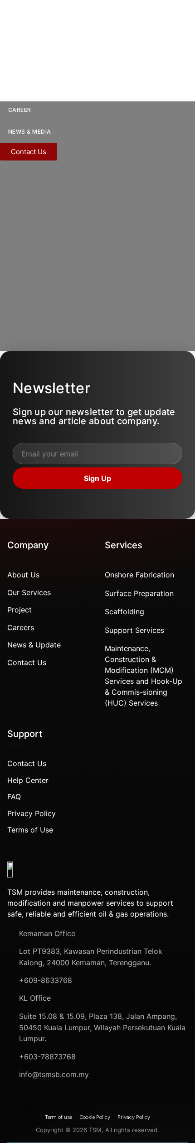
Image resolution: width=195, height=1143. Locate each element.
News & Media (29, 131)
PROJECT (22, 88)
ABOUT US (23, 44)
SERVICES (22, 66)
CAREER (19, 109)
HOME (9, 22)
